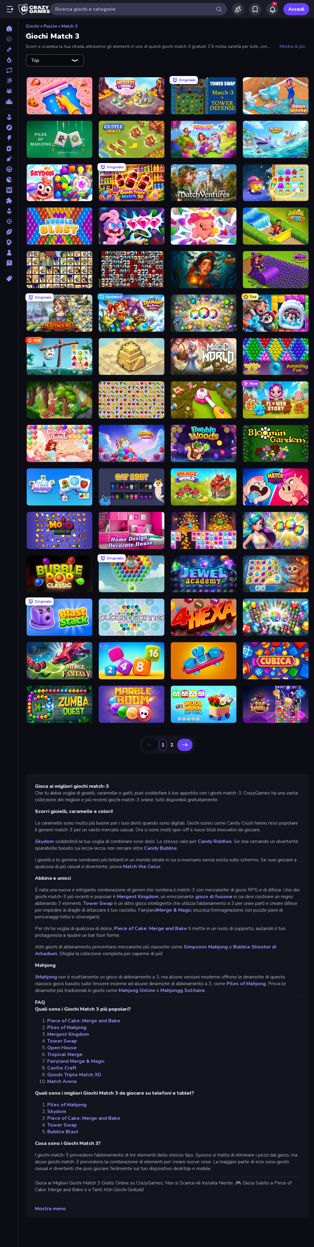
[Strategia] (9, 242)
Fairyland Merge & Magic (76, 1061)
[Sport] (9, 232)
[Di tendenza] (9, 60)
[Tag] (9, 278)
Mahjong (47, 977)
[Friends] (238, 9)
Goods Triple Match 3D (74, 1074)
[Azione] (9, 138)
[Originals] (9, 80)
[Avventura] (9, 127)
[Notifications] (272, 9)
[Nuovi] (9, 49)
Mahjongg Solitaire (182, 990)
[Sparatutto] (9, 221)
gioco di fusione (214, 896)
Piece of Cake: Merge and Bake (150, 928)
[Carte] (9, 148)
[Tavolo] (9, 252)
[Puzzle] (9, 200)
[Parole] (9, 190)
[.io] (9, 179)
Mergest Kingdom (138, 896)
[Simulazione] (9, 211)
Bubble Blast (62, 1131)
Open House (62, 1047)
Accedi (296, 9)
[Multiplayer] (9, 91)
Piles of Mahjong (246, 983)
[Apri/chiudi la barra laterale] (9, 9)
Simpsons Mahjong (206, 947)
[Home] (9, 28)
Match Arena (62, 1081)
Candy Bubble (160, 848)
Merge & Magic (174, 910)
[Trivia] (9, 263)
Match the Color (141, 866)
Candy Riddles (215, 841)
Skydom (44, 841)
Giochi (32, 26)
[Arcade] (9, 117)
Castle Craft (61, 1068)
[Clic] (9, 159)
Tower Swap (98, 903)
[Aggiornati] (9, 70)
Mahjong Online (137, 990)
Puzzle (50, 26)
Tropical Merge (64, 1054)
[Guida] (9, 169)
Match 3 (69, 26)
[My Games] (255, 9)
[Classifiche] (9, 101)
